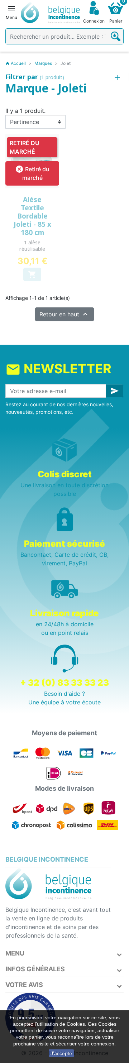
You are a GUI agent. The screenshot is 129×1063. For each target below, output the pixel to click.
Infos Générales (35, 969)
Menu (14, 953)
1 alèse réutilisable (32, 245)
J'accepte (61, 1053)
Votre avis (24, 984)
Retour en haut (64, 314)
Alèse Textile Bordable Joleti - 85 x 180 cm (32, 216)
